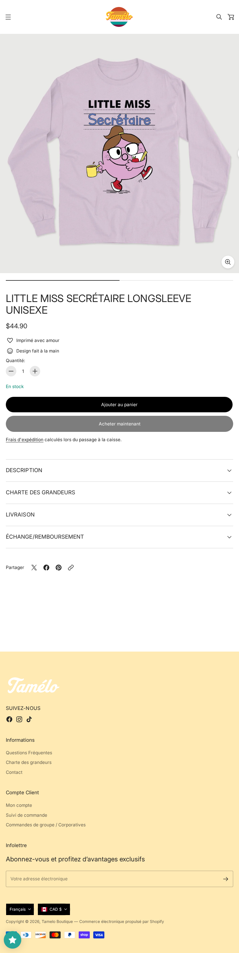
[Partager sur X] (34, 567)
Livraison (20, 514)
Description (24, 470)
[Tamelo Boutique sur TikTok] (29, 719)
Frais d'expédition (24, 439)
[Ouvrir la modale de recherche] (219, 17)
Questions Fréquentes (29, 752)
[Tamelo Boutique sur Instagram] (19, 719)
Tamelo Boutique (57, 921)
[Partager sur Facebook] (46, 567)
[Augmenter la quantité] (35, 371)
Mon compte (19, 805)
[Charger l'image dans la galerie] (228, 262)
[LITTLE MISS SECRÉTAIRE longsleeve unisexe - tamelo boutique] (119, 153)
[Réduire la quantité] (11, 371)
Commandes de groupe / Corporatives (46, 825)
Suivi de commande (26, 815)
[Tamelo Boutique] (119, 17)
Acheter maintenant (119, 424)
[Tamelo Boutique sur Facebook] (9, 719)
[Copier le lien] (71, 567)
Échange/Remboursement (45, 536)
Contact (14, 772)
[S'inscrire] (226, 879)
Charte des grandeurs (40, 492)
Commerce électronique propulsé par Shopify (121, 921)
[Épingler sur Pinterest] (58, 567)
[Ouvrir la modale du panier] (231, 17)
